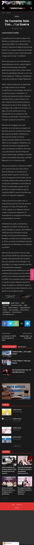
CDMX (25, 305)
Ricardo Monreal (16, 312)
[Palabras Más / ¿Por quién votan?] (6, 354)
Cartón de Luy (17, 409)
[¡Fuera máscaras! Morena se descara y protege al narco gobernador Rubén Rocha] (9, 481)
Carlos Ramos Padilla (16, 305)
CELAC (4, 307)
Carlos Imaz (6, 305)
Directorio (19, 504)
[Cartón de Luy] (6, 412)
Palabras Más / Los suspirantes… (26, 337)
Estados (4, 465)
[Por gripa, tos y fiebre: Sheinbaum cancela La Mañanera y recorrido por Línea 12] (25, 481)
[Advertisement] (17, 527)
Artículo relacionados (9, 346)
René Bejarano (6, 312)
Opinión (9, 13)
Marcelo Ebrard (25, 310)
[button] (31, 8)
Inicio (3, 13)
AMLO (22, 303)
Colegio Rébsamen (25, 307)
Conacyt (5, 310)
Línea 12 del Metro (14, 310)
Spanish (9, 543)
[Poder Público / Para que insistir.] (6, 362)
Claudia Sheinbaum (13, 307)
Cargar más (16, 446)
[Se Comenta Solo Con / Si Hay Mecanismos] (6, 372)
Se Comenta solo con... (9, 314)
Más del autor (22, 346)
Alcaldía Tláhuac (15, 303)
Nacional (4, 485)
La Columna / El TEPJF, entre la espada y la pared (9, 338)
